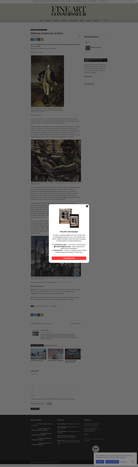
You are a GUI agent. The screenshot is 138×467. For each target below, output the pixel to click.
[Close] (87, 206)
